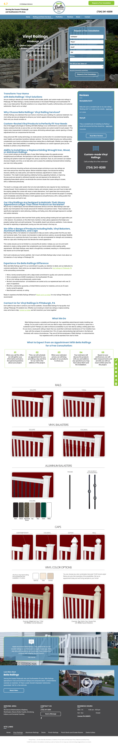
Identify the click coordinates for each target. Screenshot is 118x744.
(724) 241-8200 (104, 11)
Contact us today (25, 310)
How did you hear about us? (78, 63)
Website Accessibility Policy (82, 739)
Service (72, 56)
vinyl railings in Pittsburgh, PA (62, 268)
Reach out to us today (43, 295)
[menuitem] (28, 16)
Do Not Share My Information (44, 739)
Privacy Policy (32, 739)
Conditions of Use (56, 739)
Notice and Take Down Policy (69, 739)
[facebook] (41, 718)
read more (109, 109)
